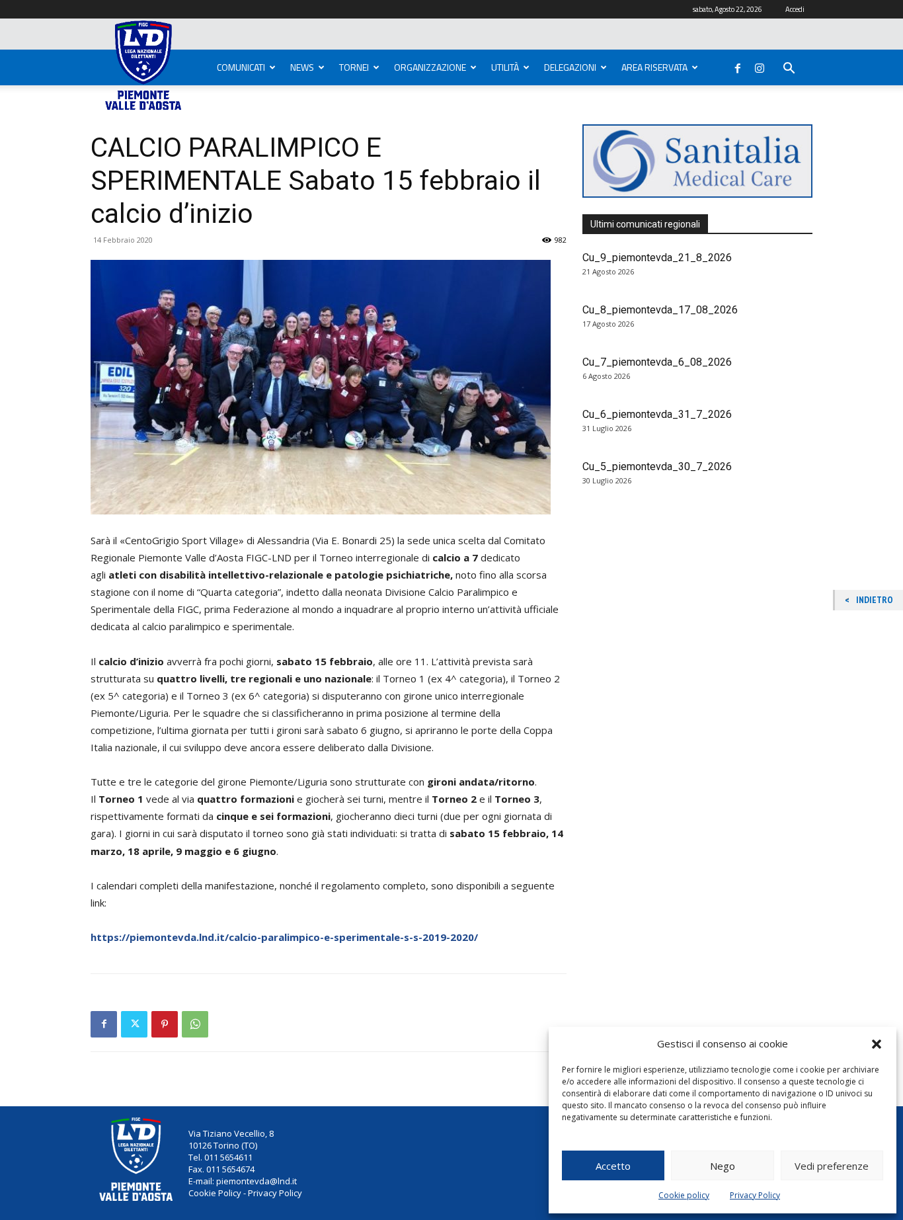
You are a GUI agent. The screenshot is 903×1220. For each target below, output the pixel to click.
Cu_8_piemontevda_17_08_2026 (660, 310)
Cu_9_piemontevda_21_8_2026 (657, 257)
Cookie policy (683, 1195)
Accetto (613, 1165)
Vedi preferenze (832, 1165)
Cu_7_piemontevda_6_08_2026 (657, 362)
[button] (876, 1044)
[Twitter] (134, 1024)
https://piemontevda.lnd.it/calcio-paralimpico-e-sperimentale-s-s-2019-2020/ (284, 937)
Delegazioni (570, 67)
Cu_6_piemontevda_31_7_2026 (657, 414)
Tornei (354, 67)
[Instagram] (759, 65)
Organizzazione (430, 67)
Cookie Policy (214, 1193)
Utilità (505, 67)
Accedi (795, 9)
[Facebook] (738, 65)
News (302, 67)
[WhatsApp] (195, 1024)
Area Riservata (654, 67)
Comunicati (241, 67)
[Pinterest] (164, 1024)
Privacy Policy (755, 1195)
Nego (722, 1165)
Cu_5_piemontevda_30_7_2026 (657, 466)
